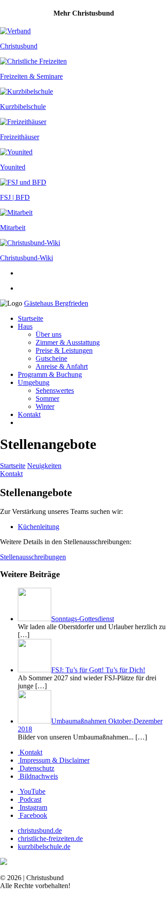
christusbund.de (40, 830)
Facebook (32, 815)
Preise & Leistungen (64, 350)
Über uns (48, 334)
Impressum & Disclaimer (54, 760)
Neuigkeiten (44, 465)
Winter (45, 406)
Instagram (32, 807)
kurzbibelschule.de (44, 846)
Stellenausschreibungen (33, 557)
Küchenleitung (38, 526)
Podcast (29, 799)
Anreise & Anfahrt (62, 366)
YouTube (31, 791)
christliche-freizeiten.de (50, 838)
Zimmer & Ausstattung (68, 342)
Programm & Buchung (50, 374)
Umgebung (33, 382)
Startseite (30, 318)
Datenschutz (36, 768)
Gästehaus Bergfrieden (56, 303)
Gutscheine (51, 358)
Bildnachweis (38, 776)
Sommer (47, 398)
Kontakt (29, 414)
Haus (25, 326)
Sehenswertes (55, 390)
